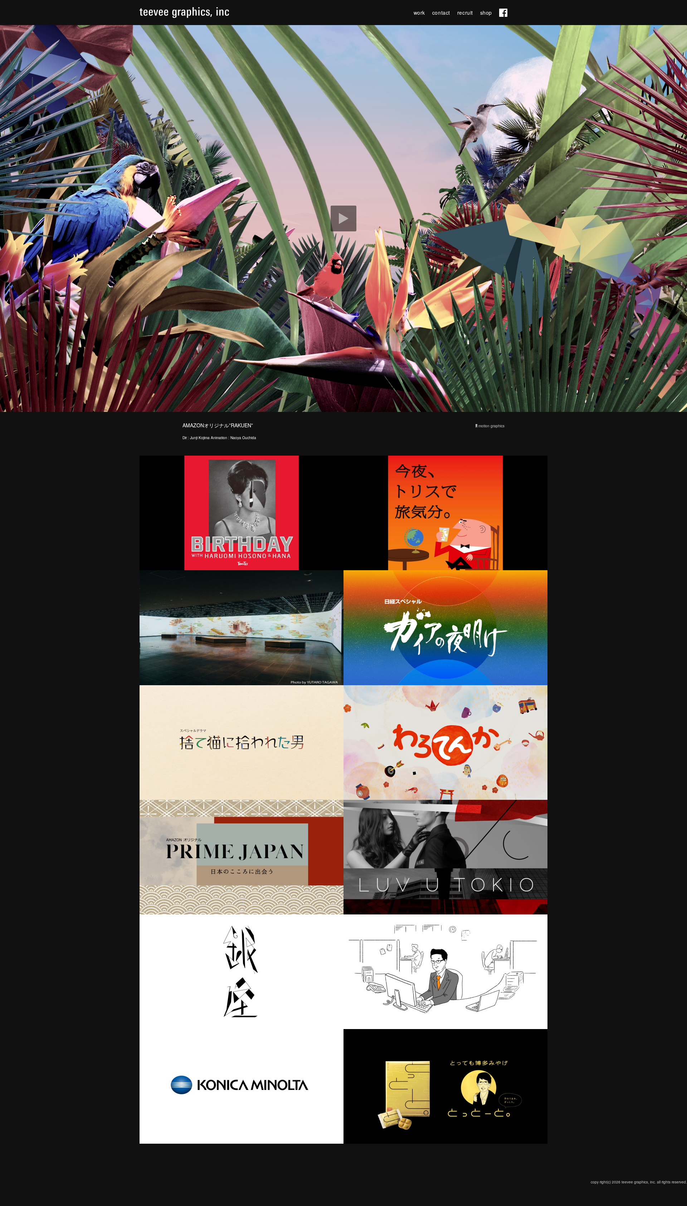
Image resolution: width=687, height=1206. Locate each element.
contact (441, 12)
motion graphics (491, 426)
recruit (465, 12)
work (419, 12)
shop (486, 12)
